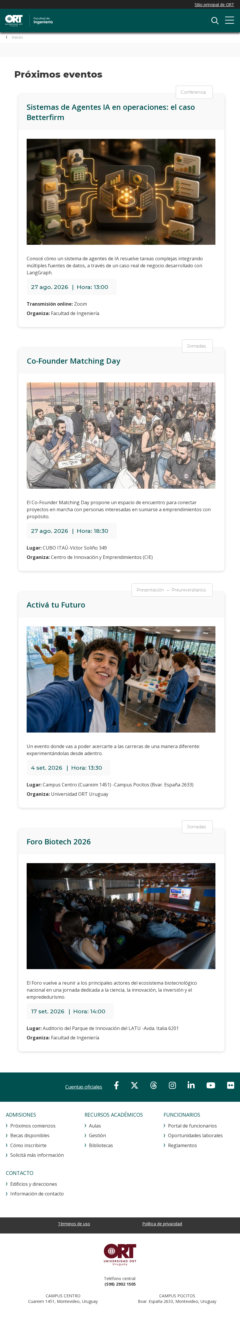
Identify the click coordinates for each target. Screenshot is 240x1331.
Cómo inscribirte (28, 1145)
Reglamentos (182, 1145)
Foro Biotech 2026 (59, 841)
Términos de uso (74, 1223)
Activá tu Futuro (56, 605)
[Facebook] (116, 1085)
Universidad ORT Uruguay (120, 1254)
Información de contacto (37, 1193)
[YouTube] (210, 1085)
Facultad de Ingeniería (65, 20)
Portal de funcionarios (192, 1126)
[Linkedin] (191, 1085)
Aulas (95, 1126)
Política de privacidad (162, 1223)
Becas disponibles (29, 1135)
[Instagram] (172, 1085)
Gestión (97, 1135)
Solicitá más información (37, 1155)
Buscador (215, 20)
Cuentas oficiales (83, 1087)
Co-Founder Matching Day (73, 361)
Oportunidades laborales (195, 1135)
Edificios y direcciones (33, 1184)
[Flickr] (230, 1085)
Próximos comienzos (33, 1126)
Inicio (17, 37)
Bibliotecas (101, 1145)
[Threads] (153, 1085)
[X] (134, 1085)
